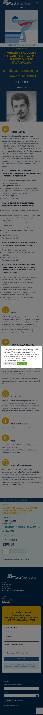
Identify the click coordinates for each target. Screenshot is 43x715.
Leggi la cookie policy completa (14, 360)
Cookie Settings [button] (9, 364)
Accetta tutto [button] (22, 364)
